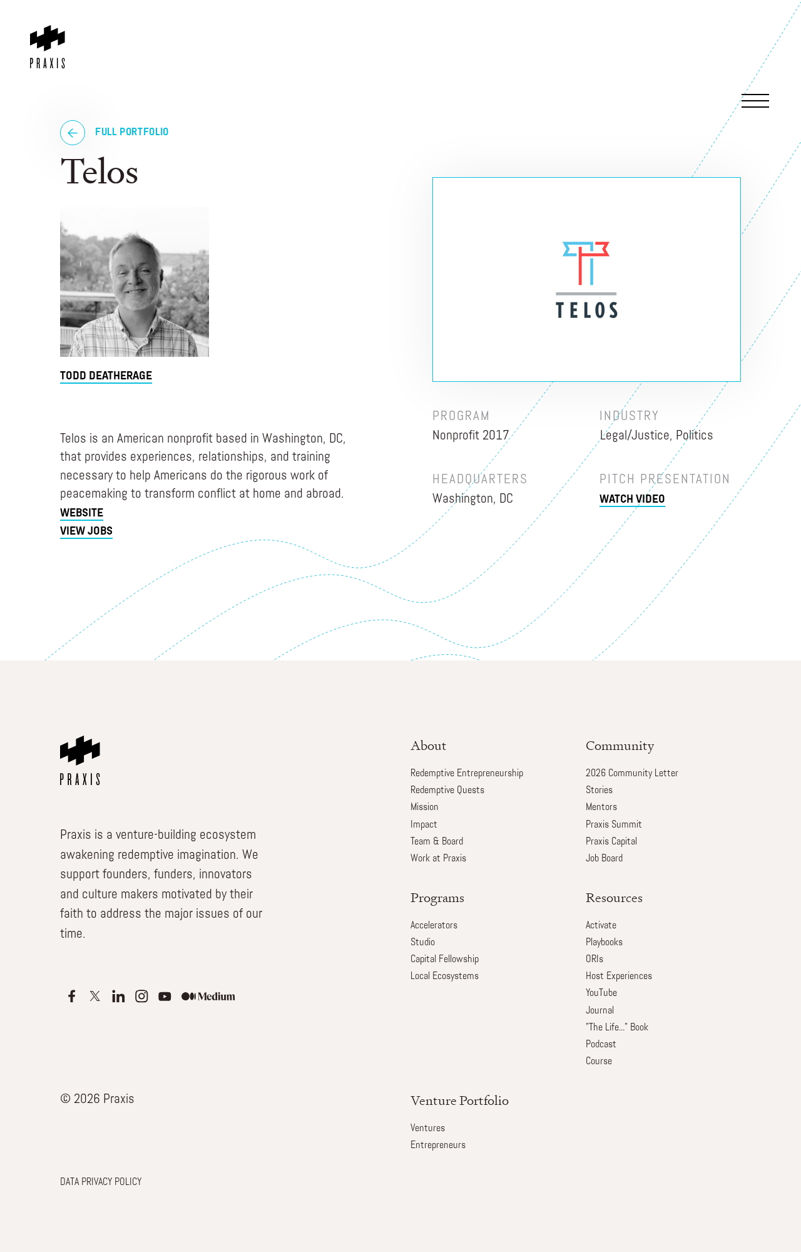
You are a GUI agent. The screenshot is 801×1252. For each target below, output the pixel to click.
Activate (601, 926)
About (429, 745)
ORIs (594, 960)
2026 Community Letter (632, 774)
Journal (600, 1011)
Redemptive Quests (447, 791)
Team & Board (437, 842)
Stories (599, 791)
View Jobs (86, 532)
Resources (614, 897)
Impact (424, 825)
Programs (437, 897)
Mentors (601, 808)
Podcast (601, 1045)
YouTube (601, 993)
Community (620, 745)
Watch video (632, 500)
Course (599, 1062)
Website (81, 514)
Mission (425, 808)
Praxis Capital (611, 842)
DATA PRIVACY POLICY (100, 1183)
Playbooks (604, 943)
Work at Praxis (438, 859)
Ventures (428, 1129)
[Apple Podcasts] (71, 996)
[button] (759, 46)
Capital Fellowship (445, 960)
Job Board (604, 859)
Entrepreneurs (438, 1146)
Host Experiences (619, 977)
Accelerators (434, 926)
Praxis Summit (614, 825)
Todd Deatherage (106, 376)
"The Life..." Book (617, 1028)
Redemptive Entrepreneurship (467, 774)
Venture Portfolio (460, 1100)
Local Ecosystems (445, 977)
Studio (423, 943)
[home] (50, 34)
